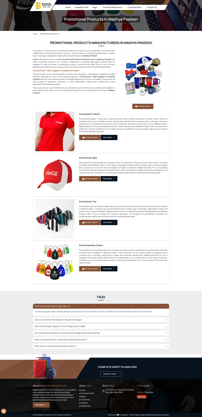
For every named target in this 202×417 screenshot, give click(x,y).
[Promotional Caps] (54, 175)
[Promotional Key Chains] (54, 262)
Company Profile (81, 7)
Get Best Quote (91, 137)
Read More (107, 137)
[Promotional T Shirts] (54, 131)
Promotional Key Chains (91, 245)
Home (67, 7)
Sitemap (84, 403)
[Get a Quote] (3, 411)
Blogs (83, 396)
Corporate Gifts (134, 7)
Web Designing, (135, 415)
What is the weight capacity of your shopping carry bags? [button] (60, 326)
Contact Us (152, 7)
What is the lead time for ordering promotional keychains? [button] (61, 339)
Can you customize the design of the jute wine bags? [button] (58, 319)
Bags (95, 7)
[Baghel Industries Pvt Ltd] (43, 5)
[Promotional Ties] (54, 219)
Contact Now (109, 374)
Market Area (86, 406)
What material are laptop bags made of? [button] (52, 306)
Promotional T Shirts (89, 114)
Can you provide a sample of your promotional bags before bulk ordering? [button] (67, 333)
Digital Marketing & (148, 415)
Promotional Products (112, 7)
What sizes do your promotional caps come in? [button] (55, 346)
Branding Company (162, 415)
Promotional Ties (87, 201)
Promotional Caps (88, 158)
